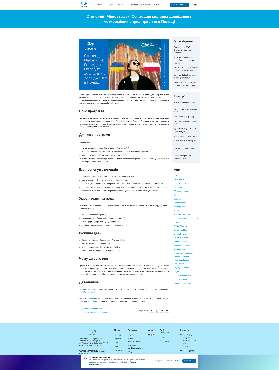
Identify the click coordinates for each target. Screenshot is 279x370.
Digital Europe (179, 187)
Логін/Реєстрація (179, 5)
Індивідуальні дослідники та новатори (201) (185, 130)
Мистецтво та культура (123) (185, 136)
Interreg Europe (179, 207)
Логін (162, 337)
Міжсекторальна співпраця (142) (185, 142)
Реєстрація (164, 341)
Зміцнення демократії (183, 245)
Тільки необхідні (173, 361)
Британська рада (181, 238)
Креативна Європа (181, 260)
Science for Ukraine (181, 222)
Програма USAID (180, 279)
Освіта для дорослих (182, 275)
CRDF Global (179, 179)
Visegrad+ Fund (180, 234)
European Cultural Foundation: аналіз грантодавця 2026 (185, 76)
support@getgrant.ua (191, 351)
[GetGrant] (84, 5)
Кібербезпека (179, 249)
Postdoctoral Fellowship (183, 214)
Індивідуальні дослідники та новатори (95, 312)
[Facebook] (152, 311)
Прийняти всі (189, 361)
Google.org (178, 199)
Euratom (177, 195)
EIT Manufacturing (181, 191)
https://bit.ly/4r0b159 (87, 292)
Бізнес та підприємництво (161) (184, 103)
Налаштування (157, 361)
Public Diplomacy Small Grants (186, 218)
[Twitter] (167, 311)
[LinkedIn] (162, 311)
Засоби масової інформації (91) (185, 122)
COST (176, 176)
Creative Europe (180, 183)
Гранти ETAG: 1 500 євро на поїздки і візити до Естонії (185, 83)
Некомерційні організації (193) (184, 149)
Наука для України (181, 268)
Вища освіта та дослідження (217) (185, 110)
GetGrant (93, 301)
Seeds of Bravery (180, 226)
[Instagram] (157, 311)
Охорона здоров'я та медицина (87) (182, 157)
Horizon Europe (180, 203)
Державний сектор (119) (184, 117)
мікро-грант (179, 264)
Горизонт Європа (181, 242)
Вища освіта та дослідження (90, 309)
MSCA (176, 211)
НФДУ (176, 272)
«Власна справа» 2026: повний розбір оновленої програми (184, 60)
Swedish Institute (180, 230)
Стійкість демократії (182, 283)
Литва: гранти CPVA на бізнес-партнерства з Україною (183, 50)
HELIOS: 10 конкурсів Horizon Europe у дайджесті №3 (186, 69)
